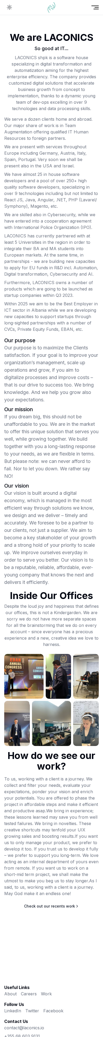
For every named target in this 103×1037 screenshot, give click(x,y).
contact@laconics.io (24, 1027)
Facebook (53, 1010)
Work (46, 993)
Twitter (32, 1010)
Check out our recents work (49, 906)
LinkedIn (12, 1010)
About (10, 993)
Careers (29, 993)
